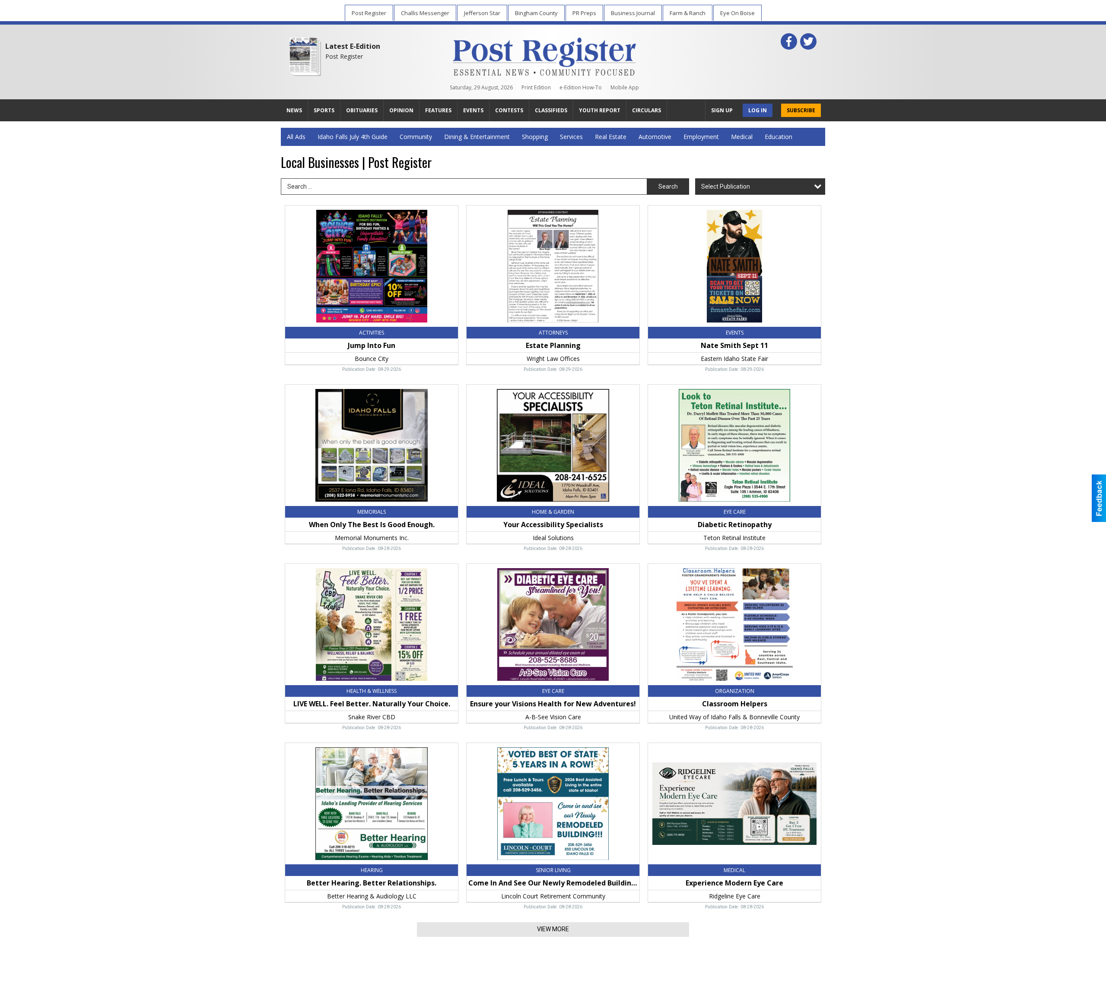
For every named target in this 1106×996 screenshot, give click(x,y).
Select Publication (725, 186)
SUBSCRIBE (801, 110)
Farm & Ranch (688, 13)
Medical (742, 137)
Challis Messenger (425, 13)
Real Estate (610, 137)
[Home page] (544, 55)
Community (416, 137)
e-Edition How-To (580, 87)
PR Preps (584, 13)
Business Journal (633, 13)
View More (553, 929)
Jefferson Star (482, 13)
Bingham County (536, 13)
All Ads (296, 137)
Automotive (655, 137)
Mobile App (624, 87)
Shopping (535, 137)
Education (778, 137)
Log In (757, 110)
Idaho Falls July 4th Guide (353, 137)
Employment (701, 137)
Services (571, 137)
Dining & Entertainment (477, 137)
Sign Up (722, 110)
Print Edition (536, 87)
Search (668, 186)
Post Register (369, 13)
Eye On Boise (737, 13)
